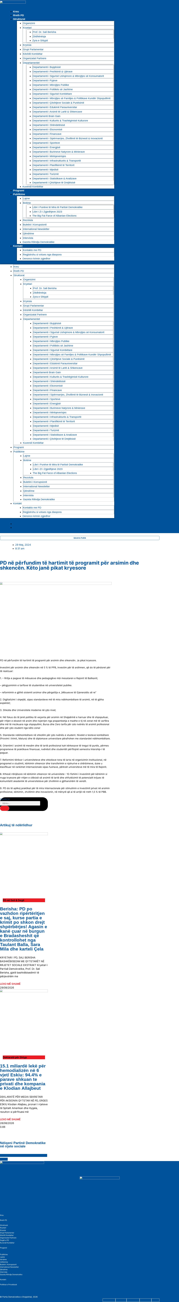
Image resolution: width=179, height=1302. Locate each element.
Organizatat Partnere (34, 58)
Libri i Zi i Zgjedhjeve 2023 (47, 211)
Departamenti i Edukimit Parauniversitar (55, 107)
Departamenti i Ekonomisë (47, 129)
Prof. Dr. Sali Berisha (44, 32)
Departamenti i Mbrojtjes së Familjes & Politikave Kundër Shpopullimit (71, 98)
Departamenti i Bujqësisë (47, 67)
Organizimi (29, 23)
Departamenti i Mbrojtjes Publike (51, 85)
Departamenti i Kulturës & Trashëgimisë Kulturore (60, 120)
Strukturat (4, 1225)
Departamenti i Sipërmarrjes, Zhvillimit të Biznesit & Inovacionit (68, 138)
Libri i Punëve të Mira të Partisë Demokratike (58, 207)
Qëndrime (28, 233)
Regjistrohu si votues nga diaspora (42, 254)
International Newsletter (36, 229)
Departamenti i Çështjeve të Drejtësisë (53, 182)
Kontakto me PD (32, 250)
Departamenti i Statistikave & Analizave (54, 178)
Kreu (16, 11)
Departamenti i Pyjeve (45, 80)
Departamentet (31, 62)
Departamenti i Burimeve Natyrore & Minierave (59, 151)
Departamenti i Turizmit (46, 174)
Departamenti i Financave (47, 134)
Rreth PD (18, 15)
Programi (18, 190)
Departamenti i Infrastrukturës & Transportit (57, 160)
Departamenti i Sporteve (46, 142)
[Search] (4, 808)
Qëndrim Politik (80, 538)
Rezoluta (28, 220)
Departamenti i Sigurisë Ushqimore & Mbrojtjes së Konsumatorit (68, 76)
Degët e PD (4, 1240)
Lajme (26, 198)
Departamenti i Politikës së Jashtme (53, 89)
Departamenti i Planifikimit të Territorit (53, 165)
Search (5, 799)
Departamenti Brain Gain (46, 116)
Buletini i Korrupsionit (35, 224)
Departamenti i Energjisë (46, 147)
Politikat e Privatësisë (8, 1284)
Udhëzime (4, 1262)
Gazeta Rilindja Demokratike (38, 242)
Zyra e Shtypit (40, 40)
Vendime (3, 1259)
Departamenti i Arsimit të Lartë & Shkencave (57, 111)
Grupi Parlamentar (33, 49)
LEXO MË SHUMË (10, 983)
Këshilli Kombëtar (33, 54)
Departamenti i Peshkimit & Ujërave (52, 71)
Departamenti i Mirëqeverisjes (49, 156)
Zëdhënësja (39, 36)
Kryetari (3, 1228)
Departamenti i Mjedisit (45, 169)
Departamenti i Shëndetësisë (49, 125)
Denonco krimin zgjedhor (36, 258)
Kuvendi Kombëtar (33, 186)
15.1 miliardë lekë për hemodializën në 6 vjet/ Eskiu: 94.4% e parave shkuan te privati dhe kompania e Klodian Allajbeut (23, 1077)
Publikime (19, 194)
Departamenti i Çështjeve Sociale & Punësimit (58, 102)
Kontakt (18, 246)
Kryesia (27, 45)
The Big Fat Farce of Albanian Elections (54, 215)
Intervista (28, 238)
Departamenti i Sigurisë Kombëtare (52, 93)
